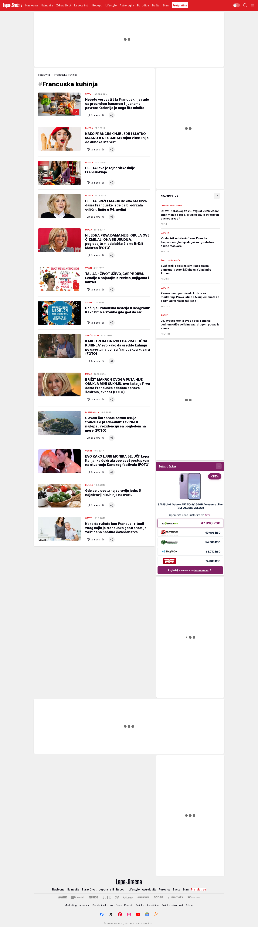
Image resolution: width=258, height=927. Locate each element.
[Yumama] (175, 897)
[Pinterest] (120, 914)
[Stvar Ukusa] (193, 897)
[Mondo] (77, 897)
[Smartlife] (143, 897)
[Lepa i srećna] (12, 5)
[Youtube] (138, 914)
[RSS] (156, 914)
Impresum (84, 905)
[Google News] (147, 914)
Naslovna (44, 74)
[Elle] (106, 897)
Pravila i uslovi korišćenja (107, 905)
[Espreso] (93, 897)
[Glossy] (128, 897)
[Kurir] (62, 897)
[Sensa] (158, 897)
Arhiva (189, 905)
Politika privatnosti (173, 905)
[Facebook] (102, 914)
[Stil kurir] (117, 897)
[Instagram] (129, 914)
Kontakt (128, 905)
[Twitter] (111, 914)
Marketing (71, 905)
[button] (95, 115)
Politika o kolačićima (147, 905)
